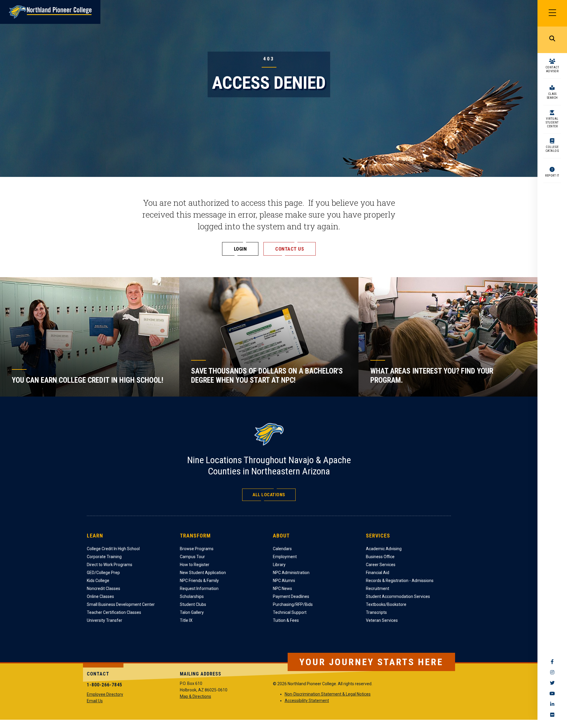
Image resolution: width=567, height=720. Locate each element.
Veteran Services (382, 620)
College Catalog (552, 149)
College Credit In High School (113, 548)
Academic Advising (384, 548)
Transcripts (376, 612)
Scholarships (192, 596)
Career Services (380, 564)
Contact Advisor (552, 69)
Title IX (186, 620)
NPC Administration (291, 572)
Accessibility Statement (307, 700)
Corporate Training (104, 556)
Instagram (552, 672)
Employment (285, 556)
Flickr (552, 714)
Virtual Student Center (552, 122)
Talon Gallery (192, 612)
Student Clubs (193, 604)
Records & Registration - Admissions (400, 580)
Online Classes (100, 596)
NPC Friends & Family (199, 580)
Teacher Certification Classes (114, 612)
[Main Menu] (552, 13)
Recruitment (377, 588)
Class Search (552, 96)
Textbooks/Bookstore (386, 604)
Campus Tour (192, 556)
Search (552, 40)
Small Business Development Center (121, 604)
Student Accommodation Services (398, 596)
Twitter (552, 683)
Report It (552, 175)
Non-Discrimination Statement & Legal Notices (328, 694)
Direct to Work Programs (109, 564)
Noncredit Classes (103, 588)
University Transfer (104, 620)
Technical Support (290, 612)
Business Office (380, 556)
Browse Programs (197, 548)
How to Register (194, 564)
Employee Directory (105, 694)
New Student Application (203, 572)
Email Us (95, 700)
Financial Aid (377, 572)
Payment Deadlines (291, 596)
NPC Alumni (284, 580)
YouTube (552, 693)
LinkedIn (552, 704)
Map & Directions (195, 696)
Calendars (282, 548)
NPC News (282, 588)
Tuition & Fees (286, 620)
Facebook (552, 661)
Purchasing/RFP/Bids (293, 604)
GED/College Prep (103, 572)
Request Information (199, 588)
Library (279, 564)
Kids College (98, 580)
